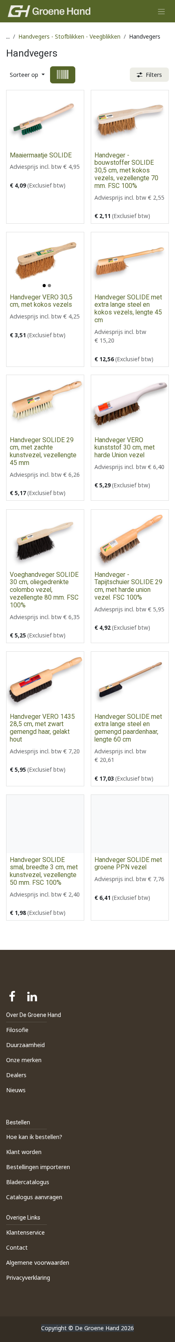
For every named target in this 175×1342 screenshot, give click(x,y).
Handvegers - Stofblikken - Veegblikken (69, 36)
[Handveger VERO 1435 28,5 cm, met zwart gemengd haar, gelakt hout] (45, 681)
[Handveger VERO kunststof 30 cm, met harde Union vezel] (129, 404)
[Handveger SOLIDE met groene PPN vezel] (129, 824)
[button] (27, 75)
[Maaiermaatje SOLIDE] (45, 119)
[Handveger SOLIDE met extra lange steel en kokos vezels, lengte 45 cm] (129, 261)
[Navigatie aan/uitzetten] (161, 11)
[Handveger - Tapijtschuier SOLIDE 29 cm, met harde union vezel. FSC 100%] (129, 539)
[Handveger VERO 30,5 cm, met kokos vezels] (45, 261)
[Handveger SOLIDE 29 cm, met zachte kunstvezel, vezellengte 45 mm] (45, 404)
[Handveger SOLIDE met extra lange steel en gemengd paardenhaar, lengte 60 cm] (129, 681)
